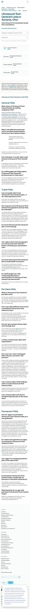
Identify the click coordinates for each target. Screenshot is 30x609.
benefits (9, 265)
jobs (8, 49)
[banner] (7, 2)
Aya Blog (3, 521)
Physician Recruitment (6, 563)
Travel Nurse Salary (5, 551)
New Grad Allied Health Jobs (7, 547)
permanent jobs (5, 121)
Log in (3, 582)
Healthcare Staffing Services (7, 515)
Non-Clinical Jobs (5, 541)
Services (3, 562)
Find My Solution (4, 567)
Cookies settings (7, 604)
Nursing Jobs (4, 534)
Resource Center (5, 568)
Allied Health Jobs (5, 536)
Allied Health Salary (5, 552)
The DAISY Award (5, 516)
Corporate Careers (5, 513)
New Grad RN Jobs (5, 546)
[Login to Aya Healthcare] (28, 2)
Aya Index (3, 565)
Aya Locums (3, 525)
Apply (10, 582)
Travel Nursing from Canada (7, 542)
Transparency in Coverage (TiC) (8, 528)
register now (12, 86)
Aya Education (4, 526)
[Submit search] (19, 577)
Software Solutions (5, 558)
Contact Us (3, 511)
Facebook (2, 590)
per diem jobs (13, 114)
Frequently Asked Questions (9, 28)
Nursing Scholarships (5, 520)
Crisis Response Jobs (5, 544)
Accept (26, 586)
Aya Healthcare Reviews (6, 518)
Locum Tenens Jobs (5, 537)
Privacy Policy (15, 602)
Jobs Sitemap (4, 549)
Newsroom (3, 523)
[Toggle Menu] (2, 2)
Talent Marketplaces (5, 560)
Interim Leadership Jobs (6, 539)
